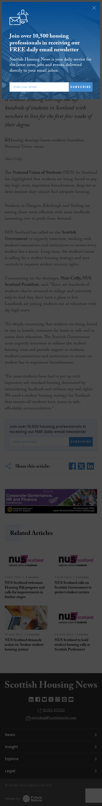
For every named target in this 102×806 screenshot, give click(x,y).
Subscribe (80, 87)
